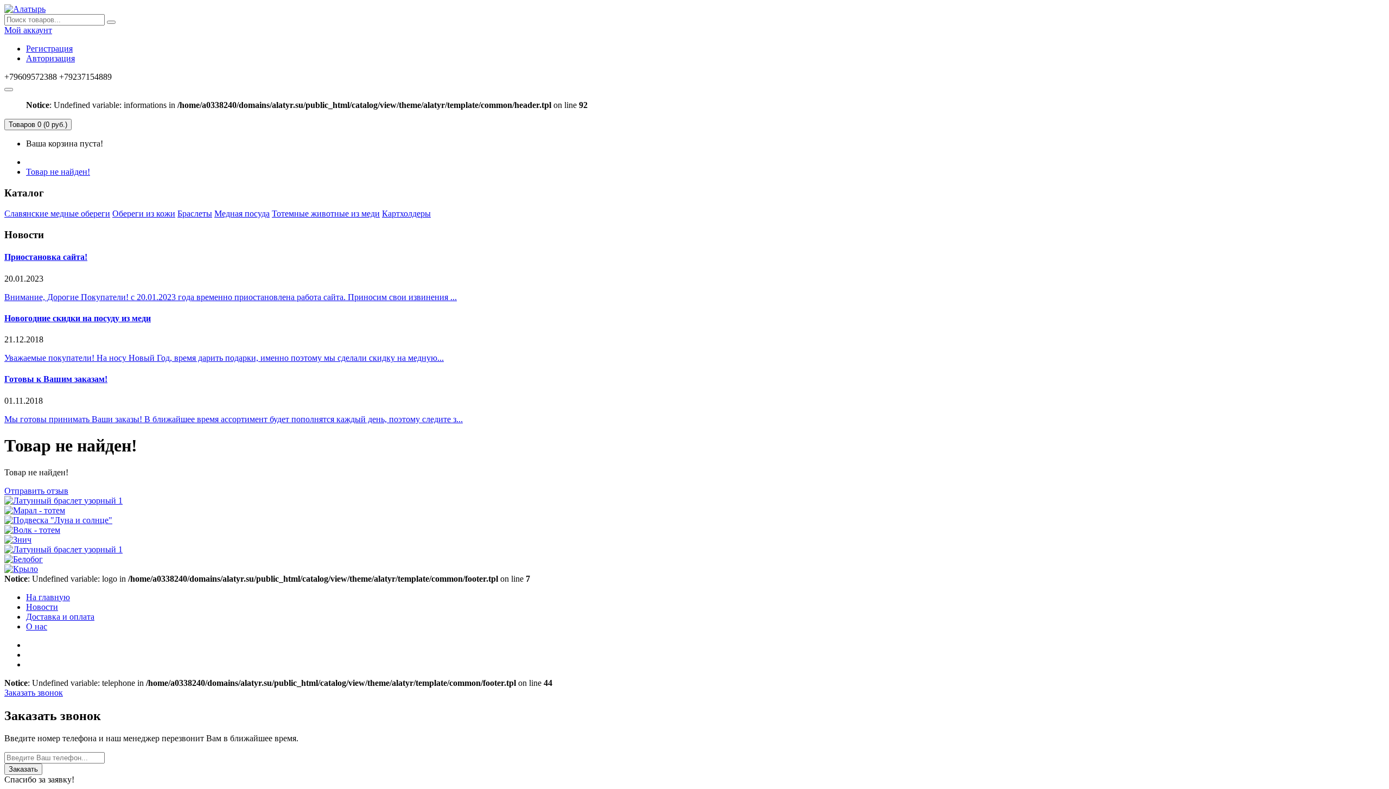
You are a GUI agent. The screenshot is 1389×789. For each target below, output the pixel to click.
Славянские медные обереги (57, 213)
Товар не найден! (58, 171)
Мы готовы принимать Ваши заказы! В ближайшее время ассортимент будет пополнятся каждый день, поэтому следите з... (233, 419)
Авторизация (50, 58)
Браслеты (194, 213)
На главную (48, 597)
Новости (42, 607)
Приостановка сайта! (45, 257)
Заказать (23, 769)
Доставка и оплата (60, 616)
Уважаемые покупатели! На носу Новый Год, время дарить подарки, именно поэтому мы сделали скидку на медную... (224, 357)
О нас (36, 626)
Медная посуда (242, 213)
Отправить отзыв (36, 490)
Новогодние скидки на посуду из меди (77, 318)
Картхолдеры (406, 213)
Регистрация (49, 48)
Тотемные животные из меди (326, 213)
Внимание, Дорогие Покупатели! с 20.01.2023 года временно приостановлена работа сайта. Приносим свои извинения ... (230, 297)
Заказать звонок (33, 692)
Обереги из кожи (143, 213)
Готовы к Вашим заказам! (55, 379)
